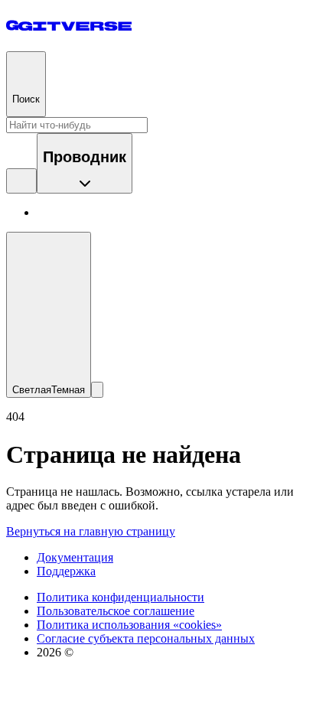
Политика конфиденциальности (120, 597)
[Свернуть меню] (97, 390)
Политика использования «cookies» (129, 624)
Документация (75, 557)
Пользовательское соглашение (115, 610)
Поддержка (66, 571)
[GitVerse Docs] (69, 25)
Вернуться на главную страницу (90, 531)
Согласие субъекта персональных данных (146, 638)
